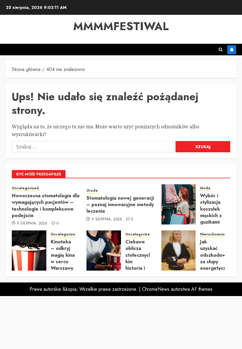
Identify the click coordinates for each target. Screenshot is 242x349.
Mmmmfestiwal (121, 26)
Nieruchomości (213, 234)
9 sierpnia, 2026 (32, 223)
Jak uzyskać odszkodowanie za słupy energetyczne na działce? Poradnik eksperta (217, 268)
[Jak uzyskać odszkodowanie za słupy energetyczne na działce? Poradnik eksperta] (178, 250)
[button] (220, 49)
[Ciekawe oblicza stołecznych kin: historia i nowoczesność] (103, 250)
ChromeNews (155, 289)
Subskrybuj (231, 49)
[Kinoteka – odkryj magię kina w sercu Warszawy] (29, 250)
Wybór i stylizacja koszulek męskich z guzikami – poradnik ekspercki (211, 218)
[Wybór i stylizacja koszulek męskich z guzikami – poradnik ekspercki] (178, 204)
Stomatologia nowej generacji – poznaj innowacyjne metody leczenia (120, 205)
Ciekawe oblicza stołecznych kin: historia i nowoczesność (141, 258)
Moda (205, 188)
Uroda (92, 190)
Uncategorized (25, 188)
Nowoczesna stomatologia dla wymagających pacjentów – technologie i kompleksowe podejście (45, 205)
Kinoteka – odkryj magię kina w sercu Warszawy (63, 255)
